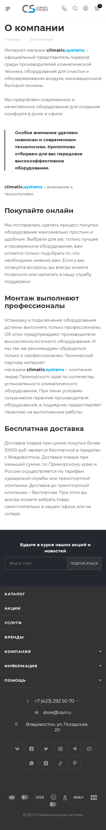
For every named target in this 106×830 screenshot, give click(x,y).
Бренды (14, 637)
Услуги (13, 622)
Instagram (60, 749)
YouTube (89, 749)
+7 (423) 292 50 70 (54, 701)
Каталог (15, 594)
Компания (18, 651)
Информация (21, 666)
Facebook (31, 749)
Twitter (46, 749)
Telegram (75, 749)
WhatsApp (31, 763)
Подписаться (84, 563)
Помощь (15, 680)
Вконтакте (17, 749)
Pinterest (75, 763)
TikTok (60, 763)
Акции (13, 608)
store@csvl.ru (57, 712)
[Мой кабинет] (85, 9)
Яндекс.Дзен (46, 763)
